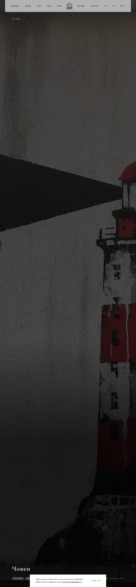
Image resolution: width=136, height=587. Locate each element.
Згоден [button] (94, 580)
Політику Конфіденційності (72, 582)
